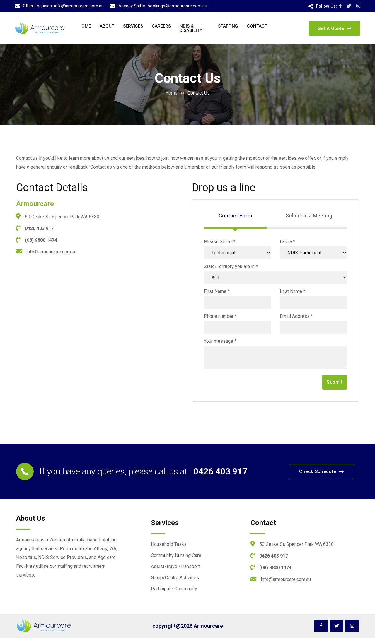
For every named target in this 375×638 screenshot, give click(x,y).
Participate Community (174, 588)
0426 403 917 (39, 228)
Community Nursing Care (176, 555)
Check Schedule (317, 471)
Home (84, 26)
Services (133, 26)
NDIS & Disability (191, 28)
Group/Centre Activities (175, 577)
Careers (161, 26)
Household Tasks (169, 544)
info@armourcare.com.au (79, 5)
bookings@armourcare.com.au (177, 5)
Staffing (228, 26)
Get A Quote (331, 28)
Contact (257, 26)
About (107, 26)
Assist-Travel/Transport (175, 566)
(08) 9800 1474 (41, 240)
